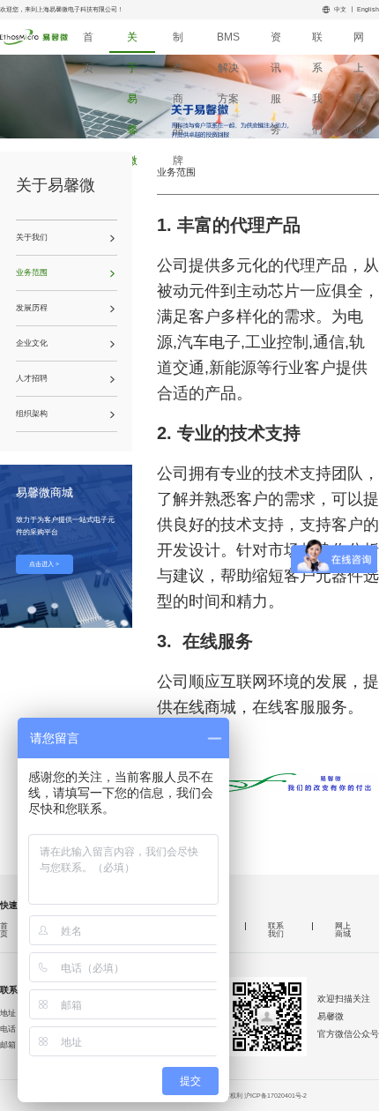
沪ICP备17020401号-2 (275, 1095)
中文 (340, 9)
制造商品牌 (178, 42)
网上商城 (358, 42)
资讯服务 (276, 42)
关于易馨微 (132, 42)
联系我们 (317, 42)
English (368, 9)
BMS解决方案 (228, 42)
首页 (88, 42)
